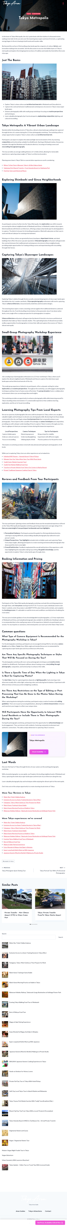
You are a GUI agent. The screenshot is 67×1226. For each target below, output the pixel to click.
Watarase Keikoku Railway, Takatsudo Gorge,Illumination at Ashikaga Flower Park (29, 811)
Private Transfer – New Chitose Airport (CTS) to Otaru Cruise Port (17, 915)
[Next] (62, 906)
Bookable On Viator (8, 861)
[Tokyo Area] (12, 3)
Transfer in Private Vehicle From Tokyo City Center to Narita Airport (25, 467)
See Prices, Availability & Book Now (49, 1223)
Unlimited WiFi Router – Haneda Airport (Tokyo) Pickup (21, 456)
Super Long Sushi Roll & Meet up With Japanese (19, 850)
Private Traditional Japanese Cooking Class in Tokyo (20, 470)
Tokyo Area (28, 23)
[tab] (30, 924)
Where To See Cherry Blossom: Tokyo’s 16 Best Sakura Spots (23, 165)
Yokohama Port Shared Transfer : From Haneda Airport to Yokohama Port (27, 168)
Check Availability (37, 752)
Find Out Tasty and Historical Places (15, 171)
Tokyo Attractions (35, 1211)
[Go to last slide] (4, 906)
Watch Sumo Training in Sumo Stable (15, 805)
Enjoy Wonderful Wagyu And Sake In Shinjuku (18, 847)
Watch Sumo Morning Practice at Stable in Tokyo (19, 808)
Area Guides (20, 1211)
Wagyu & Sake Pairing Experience (14, 844)
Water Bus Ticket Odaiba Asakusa (14, 797)
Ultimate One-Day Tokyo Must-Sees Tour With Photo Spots (22, 459)
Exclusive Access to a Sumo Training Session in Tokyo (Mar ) (22, 800)
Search (4, 934)
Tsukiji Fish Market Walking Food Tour (16, 465)
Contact (48, 1211)
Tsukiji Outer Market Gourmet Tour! (15, 462)
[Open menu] (63, 3)
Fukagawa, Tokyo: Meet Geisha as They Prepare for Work (22, 802)
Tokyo (29, 13)
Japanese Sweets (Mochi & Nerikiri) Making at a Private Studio (23, 853)
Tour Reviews (36, 13)
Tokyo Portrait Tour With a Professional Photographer (52, 870)
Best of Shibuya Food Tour (12, 842)
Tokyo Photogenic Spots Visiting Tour (14, 869)
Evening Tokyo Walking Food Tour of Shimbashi (18, 839)
